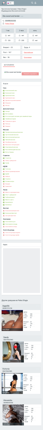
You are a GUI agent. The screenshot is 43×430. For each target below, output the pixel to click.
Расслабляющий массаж (12, 149)
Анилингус (8, 204)
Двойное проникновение (13, 100)
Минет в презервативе (12, 192)
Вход (36, 2)
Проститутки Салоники (9, 9)
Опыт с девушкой (10, 195)
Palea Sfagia (22, 9)
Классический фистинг (12, 210)
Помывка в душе (10, 121)
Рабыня (7, 176)
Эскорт (7, 111)
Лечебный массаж (10, 142)
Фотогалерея (9, 65)
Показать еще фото (30, 74)
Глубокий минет (10, 197)
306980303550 (10, 21)
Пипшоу (7, 124)
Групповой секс (10, 98)
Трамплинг (8, 186)
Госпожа (8, 169)
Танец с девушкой (10, 160)
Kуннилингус (9, 202)
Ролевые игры (9, 181)
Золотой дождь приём (12, 235)
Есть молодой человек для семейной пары (18, 116)
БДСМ (7, 174)
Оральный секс (10, 95)
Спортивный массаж (11, 147)
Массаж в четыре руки (12, 144)
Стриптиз (8, 158)
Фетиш (7, 105)
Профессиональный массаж (14, 132)
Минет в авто (9, 200)
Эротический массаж (11, 134)
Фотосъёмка (9, 114)
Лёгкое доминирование (12, 171)
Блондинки (28, 57)
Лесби (7, 163)
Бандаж (7, 184)
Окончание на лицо (11, 226)
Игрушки (8, 103)
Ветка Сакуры (9, 152)
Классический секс (11, 90)
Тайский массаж (10, 139)
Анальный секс (10, 93)
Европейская (28, 52)
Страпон (7, 179)
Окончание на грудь (11, 224)
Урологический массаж (12, 137)
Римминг (7, 126)
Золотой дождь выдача (12, 232)
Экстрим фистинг (10, 215)
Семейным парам (10, 119)
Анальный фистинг (11, 213)
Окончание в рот (10, 221)
